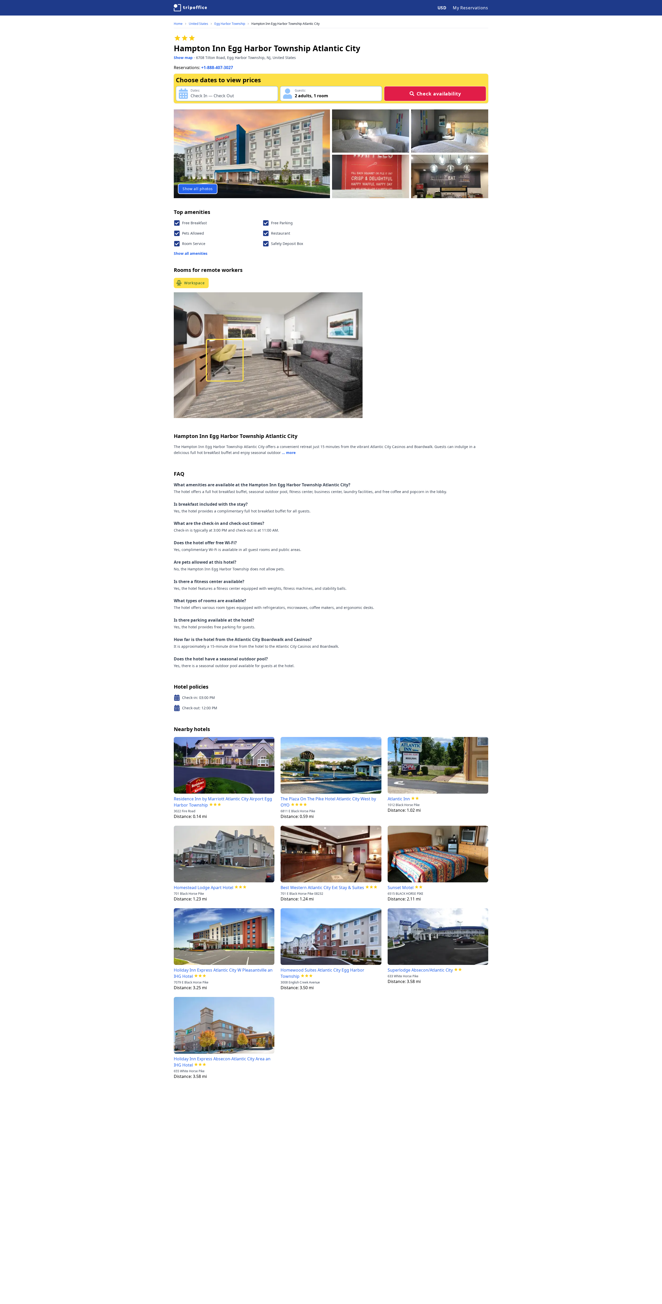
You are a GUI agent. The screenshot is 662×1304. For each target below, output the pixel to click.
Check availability (439, 94)
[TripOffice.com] (190, 7)
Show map (183, 57)
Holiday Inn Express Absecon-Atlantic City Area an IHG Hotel (222, 1062)
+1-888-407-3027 (217, 67)
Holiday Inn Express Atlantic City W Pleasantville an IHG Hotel (223, 973)
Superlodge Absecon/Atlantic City (420, 970)
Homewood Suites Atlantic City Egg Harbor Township (322, 973)
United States (198, 24)
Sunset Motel (400, 887)
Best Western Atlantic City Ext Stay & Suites (322, 887)
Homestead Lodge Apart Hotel (203, 887)
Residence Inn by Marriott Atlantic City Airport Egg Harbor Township (223, 802)
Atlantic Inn (399, 799)
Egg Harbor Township (229, 24)
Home (178, 24)
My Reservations (470, 8)
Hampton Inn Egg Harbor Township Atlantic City (285, 24)
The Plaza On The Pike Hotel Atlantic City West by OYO (328, 802)
